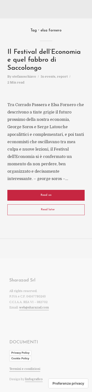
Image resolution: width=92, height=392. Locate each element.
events (50, 76)
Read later (48, 209)
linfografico (34, 379)
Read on (46, 195)
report (62, 76)
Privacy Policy (20, 352)
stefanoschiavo (24, 76)
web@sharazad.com (34, 307)
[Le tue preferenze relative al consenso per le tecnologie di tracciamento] (68, 383)
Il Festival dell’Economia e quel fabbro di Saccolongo (44, 60)
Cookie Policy (20, 358)
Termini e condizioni (24, 369)
